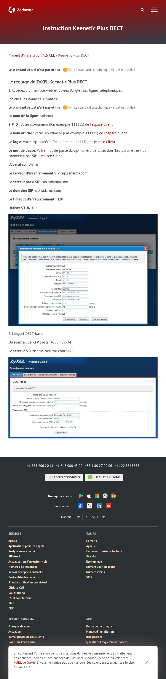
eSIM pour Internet (20, 598)
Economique (94, 561)
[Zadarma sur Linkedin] (99, 507)
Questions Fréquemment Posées (107, 642)
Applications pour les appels (26, 546)
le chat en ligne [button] (107, 477)
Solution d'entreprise (22, 642)
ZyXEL (50, 55)
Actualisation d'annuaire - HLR (27, 561)
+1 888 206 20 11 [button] (40, 465)
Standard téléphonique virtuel (27, 582)
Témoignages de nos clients (26, 637)
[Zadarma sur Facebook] (80, 507)
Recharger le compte (99, 626)
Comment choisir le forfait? (104, 551)
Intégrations (94, 637)
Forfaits (91, 541)
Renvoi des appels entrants (25, 572)
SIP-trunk (14, 556)
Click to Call (16, 587)
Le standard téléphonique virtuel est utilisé (104, 70)
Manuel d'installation (25, 55)
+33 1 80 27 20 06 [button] (98, 465)
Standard (92, 556)
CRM (11, 608)
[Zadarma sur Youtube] (108, 507)
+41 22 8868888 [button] (126, 465)
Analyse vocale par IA (21, 551)
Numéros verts (95, 572)
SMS (11, 603)
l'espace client (101, 124)
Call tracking (16, 593)
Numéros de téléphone (22, 567)
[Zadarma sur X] (89, 507)
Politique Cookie (25, 662)
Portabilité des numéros (24, 577)
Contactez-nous (67, 477)
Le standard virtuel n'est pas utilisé (34, 70)
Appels (12, 541)
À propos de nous (19, 626)
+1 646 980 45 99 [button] (69, 465)
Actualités (15, 631)
